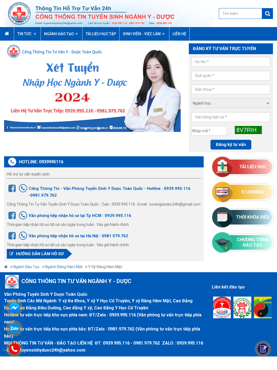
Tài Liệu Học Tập (101, 34)
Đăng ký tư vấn (231, 144)
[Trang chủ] (108, 13)
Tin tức (24, 34)
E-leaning (253, 191)
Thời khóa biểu (252, 217)
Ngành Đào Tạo (59, 34)
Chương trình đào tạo (253, 242)
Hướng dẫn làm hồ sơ (39, 253)
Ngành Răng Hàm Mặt (64, 267)
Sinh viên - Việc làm (142, 34)
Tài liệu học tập (252, 169)
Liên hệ (179, 34)
